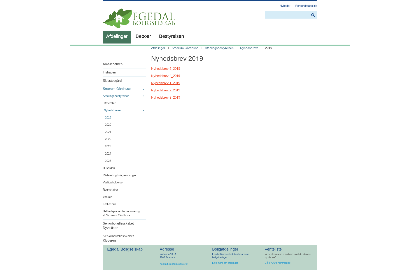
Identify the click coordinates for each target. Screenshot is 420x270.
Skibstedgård (112, 80)
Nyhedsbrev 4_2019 (165, 76)
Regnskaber (110, 189)
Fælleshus (109, 204)
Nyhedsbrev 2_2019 (165, 90)
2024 (108, 153)
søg (313, 15)
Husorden (109, 168)
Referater (110, 103)
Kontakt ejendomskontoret (173, 264)
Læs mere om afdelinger (225, 262)
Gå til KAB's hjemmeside (277, 262)
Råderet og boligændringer (119, 175)
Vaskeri (107, 197)
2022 (108, 139)
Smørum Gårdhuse (117, 89)
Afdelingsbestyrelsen (116, 96)
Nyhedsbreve (112, 110)
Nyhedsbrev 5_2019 (165, 68)
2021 (108, 132)
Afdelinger (158, 48)
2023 (108, 146)
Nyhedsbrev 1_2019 (165, 83)
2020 (108, 124)
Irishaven (109, 72)
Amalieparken (112, 64)
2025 (108, 160)
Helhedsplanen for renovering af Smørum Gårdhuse (121, 213)
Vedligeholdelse (112, 182)
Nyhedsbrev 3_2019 (165, 97)
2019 (108, 117)
